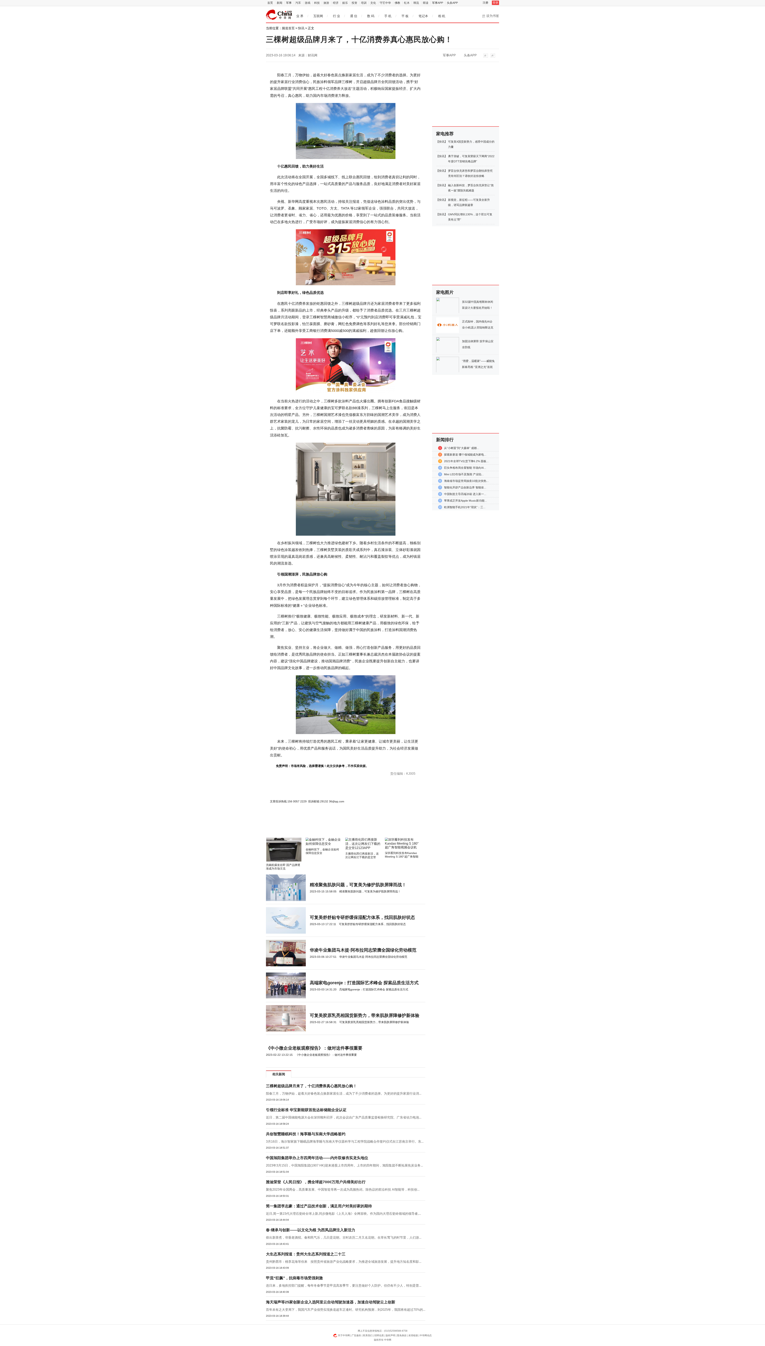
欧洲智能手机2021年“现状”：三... (464, 507)
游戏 (307, 2)
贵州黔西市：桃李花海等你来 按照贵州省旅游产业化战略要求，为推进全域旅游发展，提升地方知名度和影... (343, 1261)
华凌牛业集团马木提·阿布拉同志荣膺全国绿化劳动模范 (363, 950)
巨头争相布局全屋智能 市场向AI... (465, 467)
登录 (495, 2)
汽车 (298, 2)
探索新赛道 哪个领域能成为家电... (465, 454)
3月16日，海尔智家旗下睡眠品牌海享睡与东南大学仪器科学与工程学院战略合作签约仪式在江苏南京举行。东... (345, 1141)
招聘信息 (379, 1335)
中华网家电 (279, 15)
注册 (485, 2)
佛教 (397, 2)
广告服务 (356, 1335)
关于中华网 (344, 1335)
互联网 (318, 16)
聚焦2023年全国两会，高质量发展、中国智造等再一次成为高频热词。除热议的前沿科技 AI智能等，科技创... (343, 1189)
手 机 (387, 16)
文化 (373, 2)
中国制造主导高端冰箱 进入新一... (465, 494)
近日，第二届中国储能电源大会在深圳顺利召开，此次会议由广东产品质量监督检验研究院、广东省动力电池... (343, 1117)
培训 (364, 2)
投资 (354, 2)
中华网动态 (426, 1335)
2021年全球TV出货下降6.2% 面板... (466, 461)
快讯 (301, 28)
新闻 (279, 2)
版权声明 (390, 1335)
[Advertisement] (333, 827)
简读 (425, 2)
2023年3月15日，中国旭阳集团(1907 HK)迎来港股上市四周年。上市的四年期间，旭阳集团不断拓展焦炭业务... (344, 1165)
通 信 (353, 16)
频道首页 (288, 28)
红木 (407, 2)
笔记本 (423, 16)
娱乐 (345, 2)
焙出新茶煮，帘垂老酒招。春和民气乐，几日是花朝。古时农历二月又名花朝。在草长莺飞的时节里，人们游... (343, 1237)
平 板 (405, 16)
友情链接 (413, 1335)
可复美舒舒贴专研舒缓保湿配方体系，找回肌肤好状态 (362, 917)
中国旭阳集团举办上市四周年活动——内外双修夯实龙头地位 (317, 1158)
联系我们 (368, 1335)
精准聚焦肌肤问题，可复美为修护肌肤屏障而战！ (358, 884)
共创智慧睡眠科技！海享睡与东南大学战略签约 (305, 1134)
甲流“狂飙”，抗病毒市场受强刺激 (294, 1278)
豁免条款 (402, 1335)
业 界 (299, 16)
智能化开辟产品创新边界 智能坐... (465, 487)
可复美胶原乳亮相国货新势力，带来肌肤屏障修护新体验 (364, 1015)
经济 (335, 2)
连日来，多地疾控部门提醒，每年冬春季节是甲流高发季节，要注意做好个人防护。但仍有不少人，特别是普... (343, 1285)
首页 (270, 2)
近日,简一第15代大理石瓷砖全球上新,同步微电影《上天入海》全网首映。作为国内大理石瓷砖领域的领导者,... (343, 1213)
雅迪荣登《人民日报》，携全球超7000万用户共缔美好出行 (316, 1182)
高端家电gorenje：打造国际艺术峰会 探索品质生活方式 (364, 982)
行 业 (336, 16)
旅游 (326, 2)
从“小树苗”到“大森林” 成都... (461, 448)
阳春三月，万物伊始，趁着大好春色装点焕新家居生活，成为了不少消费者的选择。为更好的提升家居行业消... (343, 1093)
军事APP (437, 2)
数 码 (370, 16)
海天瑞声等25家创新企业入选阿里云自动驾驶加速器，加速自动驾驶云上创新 (330, 1302)
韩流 (416, 2)
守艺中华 (385, 2)
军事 (289, 2)
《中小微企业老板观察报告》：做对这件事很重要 (314, 1048)
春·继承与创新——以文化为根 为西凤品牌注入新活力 (310, 1230)
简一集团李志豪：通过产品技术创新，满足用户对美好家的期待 (319, 1206)
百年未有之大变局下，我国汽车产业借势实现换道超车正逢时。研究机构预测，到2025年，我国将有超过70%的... (345, 1309)
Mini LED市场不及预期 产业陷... (464, 474)
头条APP (452, 2)
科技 (317, 2)
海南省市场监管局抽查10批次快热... (466, 480)
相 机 (441, 16)
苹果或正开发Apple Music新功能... (465, 500)
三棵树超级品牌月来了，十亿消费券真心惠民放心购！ (311, 1086)
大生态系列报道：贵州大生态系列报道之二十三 (305, 1254)
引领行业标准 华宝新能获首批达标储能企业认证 (306, 1110)
